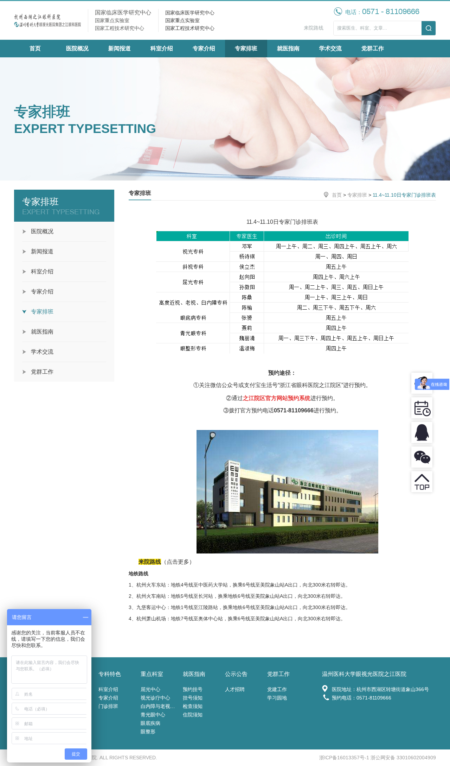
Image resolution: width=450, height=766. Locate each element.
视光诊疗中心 (155, 698)
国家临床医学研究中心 (189, 12)
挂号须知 (192, 698)
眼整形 (148, 731)
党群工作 (372, 48)
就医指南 (288, 48)
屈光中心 (150, 689)
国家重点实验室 (182, 20)
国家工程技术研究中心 (189, 28)
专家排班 (246, 48)
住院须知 (192, 714)
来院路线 (313, 28)
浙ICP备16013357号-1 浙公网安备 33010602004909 (377, 757)
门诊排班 (108, 706)
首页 (35, 48)
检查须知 (192, 706)
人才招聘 (235, 689)
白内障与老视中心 (160, 706)
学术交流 (330, 48)
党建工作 (277, 689)
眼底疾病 (150, 723)
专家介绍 (204, 48)
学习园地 (277, 698)
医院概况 (77, 48)
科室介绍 (161, 48)
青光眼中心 (153, 714)
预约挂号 (192, 689)
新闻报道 (119, 48)
